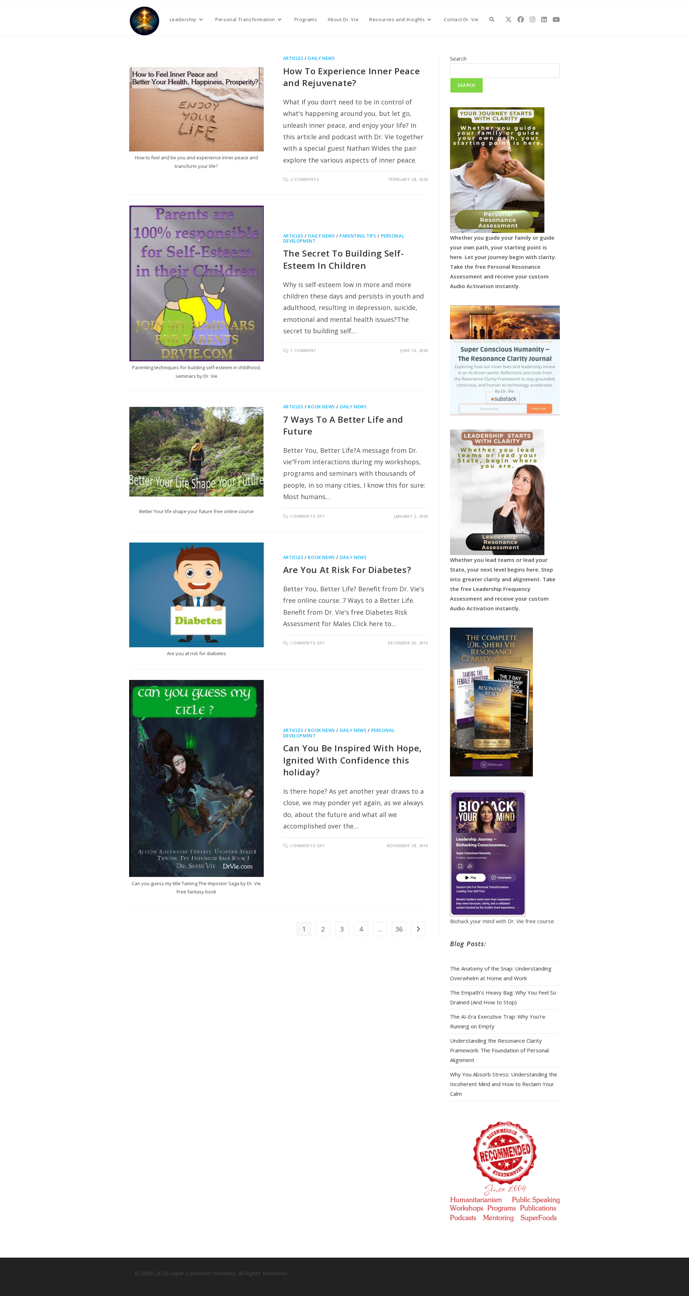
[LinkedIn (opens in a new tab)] (544, 19)
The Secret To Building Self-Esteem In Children (343, 259)
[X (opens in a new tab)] (508, 19)
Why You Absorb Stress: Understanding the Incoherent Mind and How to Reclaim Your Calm (503, 1084)
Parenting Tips (357, 236)
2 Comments (304, 179)
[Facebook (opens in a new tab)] (521, 19)
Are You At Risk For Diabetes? (347, 570)
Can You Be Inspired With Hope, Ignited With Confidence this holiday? (352, 760)
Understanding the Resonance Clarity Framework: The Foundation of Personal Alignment (499, 1050)
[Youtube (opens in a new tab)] (556, 19)
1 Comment (303, 350)
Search (458, 58)
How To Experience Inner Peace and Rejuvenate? (351, 77)
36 (399, 929)
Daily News (321, 58)
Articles (293, 58)
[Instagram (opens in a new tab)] (532, 19)
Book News (321, 407)
